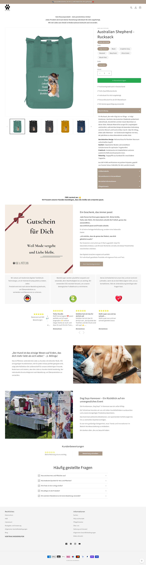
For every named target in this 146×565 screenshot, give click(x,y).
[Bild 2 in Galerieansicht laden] (33, 126)
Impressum (8, 522)
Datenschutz (9, 515)
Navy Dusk (113, 53)
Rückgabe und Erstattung (13, 526)
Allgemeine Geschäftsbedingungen (16, 529)
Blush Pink (103, 57)
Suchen (75, 515)
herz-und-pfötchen (74, 560)
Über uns (76, 526)
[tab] (119, 110)
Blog (6, 532)
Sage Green (103, 49)
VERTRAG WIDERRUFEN (14, 536)
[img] (38, 314)
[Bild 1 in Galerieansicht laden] (17, 126)
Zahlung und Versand (80, 529)
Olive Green (125, 53)
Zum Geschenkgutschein (91, 264)
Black (114, 49)
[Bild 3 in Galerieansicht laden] (49, 126)
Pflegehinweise (78, 522)
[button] (25, 8)
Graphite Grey (125, 49)
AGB (6, 518)
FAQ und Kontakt (78, 518)
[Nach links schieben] (7, 126)
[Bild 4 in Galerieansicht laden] (65, 126)
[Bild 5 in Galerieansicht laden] (81, 126)
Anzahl (99, 69)
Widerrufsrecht (78, 536)
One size (102, 65)
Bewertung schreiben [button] (90, 453)
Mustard (102, 53)
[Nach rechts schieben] (91, 126)
